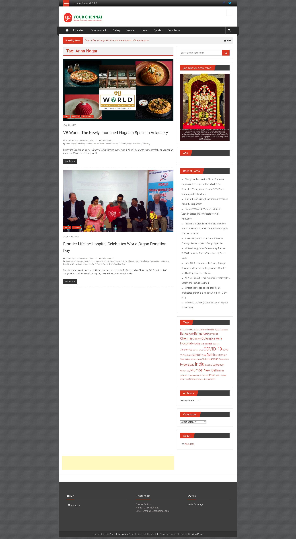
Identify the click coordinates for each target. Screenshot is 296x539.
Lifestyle (129, 30)
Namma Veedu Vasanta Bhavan (105, 144)
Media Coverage (195, 504)
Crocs (204, 355)
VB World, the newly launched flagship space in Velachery (115, 132)
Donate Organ (101, 261)
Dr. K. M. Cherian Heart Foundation (135, 261)
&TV (182, 329)
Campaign (213, 333)
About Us (189, 444)
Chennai (186, 338)
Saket (224, 375)
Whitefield (203, 379)
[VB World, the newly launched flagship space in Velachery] (118, 89)
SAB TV (219, 375)
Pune (212, 375)
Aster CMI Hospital (192, 330)
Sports (157, 30)
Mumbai (196, 370)
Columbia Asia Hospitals (202, 344)
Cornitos (216, 344)
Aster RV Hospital (206, 330)
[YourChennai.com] (67, 30)
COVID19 (196, 355)
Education (78, 30)
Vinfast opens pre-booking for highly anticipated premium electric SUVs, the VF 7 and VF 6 (205, 293)
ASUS (217, 330)
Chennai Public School (85, 261)
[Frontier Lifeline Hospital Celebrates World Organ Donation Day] (118, 201)
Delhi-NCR (218, 355)
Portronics (204, 375)
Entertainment (98, 30)
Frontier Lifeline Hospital (159, 261)
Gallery (116, 30)
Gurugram (224, 359)
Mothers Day (185, 371)
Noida (221, 371)
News (144, 30)
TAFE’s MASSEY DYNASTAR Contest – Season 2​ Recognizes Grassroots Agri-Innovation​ (128, 40)
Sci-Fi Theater (97, 264)
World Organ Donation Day (114, 264)
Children (196, 338)
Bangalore (187, 333)
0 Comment (106, 140)
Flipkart (205, 359)
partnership (194, 375)
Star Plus (184, 379)
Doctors (187, 359)
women (211, 379)
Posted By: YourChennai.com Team (79, 140)
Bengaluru (201, 333)
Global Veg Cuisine (84, 144)
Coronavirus (186, 349)
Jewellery (208, 365)
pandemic (185, 375)
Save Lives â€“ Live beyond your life (77, 264)
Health (67, 227)
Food (66, 116)
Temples (172, 30)
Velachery (146, 144)
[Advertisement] (118, 463)
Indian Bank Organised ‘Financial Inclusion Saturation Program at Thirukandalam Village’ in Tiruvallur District (205, 228)
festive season (196, 359)
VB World (122, 144)
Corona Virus (198, 350)
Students (194, 379)
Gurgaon (213, 358)
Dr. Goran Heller (113, 261)
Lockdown (218, 364)
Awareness (224, 330)
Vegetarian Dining (134, 144)
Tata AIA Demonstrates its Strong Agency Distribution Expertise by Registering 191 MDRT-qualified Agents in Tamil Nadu (204, 268)
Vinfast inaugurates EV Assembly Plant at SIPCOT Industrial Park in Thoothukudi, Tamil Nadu (203, 253)
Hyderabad (187, 364)
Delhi (210, 355)
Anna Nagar (71, 144)
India (199, 364)
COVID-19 (213, 349)
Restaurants (87, 116)
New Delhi (211, 370)
